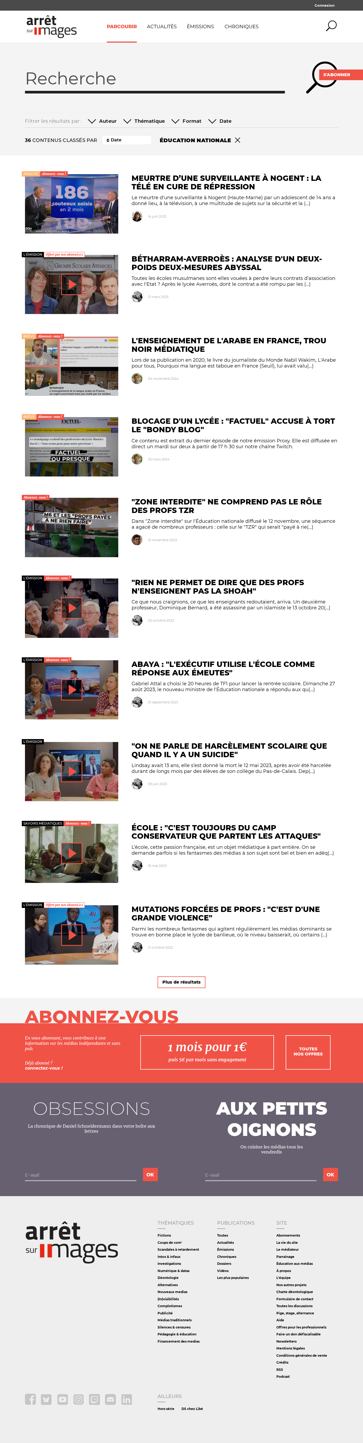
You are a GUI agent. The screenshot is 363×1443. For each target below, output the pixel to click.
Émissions (200, 27)
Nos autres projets (291, 1285)
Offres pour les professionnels (301, 1327)
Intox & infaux (169, 1257)
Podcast (283, 1377)
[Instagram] (79, 1403)
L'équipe (283, 1278)
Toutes (222, 1235)
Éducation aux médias (294, 1264)
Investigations (169, 1264)
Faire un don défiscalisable (298, 1334)
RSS (279, 1370)
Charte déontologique (294, 1292)
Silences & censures (174, 1327)
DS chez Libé (192, 1409)
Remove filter (237, 140)
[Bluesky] (47, 1403)
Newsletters (286, 1341)
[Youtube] (63, 1403)
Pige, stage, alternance (295, 1313)
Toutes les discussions (294, 1306)
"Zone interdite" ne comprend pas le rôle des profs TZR (227, 506)
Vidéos (223, 1271)
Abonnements (288, 1235)
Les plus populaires (233, 1278)
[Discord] (111, 1403)
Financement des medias (179, 1341)
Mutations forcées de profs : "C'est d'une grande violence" (226, 913)
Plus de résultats (181, 982)
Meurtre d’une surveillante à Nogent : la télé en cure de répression (226, 182)
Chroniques (242, 27)
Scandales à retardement (178, 1250)
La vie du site (287, 1243)
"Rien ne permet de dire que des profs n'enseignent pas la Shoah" (218, 587)
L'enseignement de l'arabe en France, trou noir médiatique (229, 345)
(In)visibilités (168, 1299)
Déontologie (168, 1278)
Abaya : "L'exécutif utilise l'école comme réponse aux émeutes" (223, 668)
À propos (283, 1271)
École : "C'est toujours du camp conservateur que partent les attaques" (226, 832)
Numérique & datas (173, 1271)
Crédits (282, 1362)
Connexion (325, 5)
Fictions (164, 1235)
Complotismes (170, 1306)
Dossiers (224, 1264)
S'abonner (336, 74)
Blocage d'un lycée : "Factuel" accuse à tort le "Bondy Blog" (233, 425)
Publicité (165, 1313)
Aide (280, 1320)
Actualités (162, 27)
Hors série (166, 1409)
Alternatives (168, 1285)
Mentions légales (290, 1348)
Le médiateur (287, 1250)
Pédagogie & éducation (177, 1334)
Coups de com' (170, 1243)
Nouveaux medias (172, 1292)
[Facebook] (31, 1403)
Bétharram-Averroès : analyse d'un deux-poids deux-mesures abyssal (227, 263)
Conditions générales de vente (301, 1356)
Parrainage (285, 1257)
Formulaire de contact (294, 1299)
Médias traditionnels (175, 1320)
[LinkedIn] (126, 1403)
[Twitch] (95, 1403)
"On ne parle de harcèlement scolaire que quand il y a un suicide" (229, 750)
